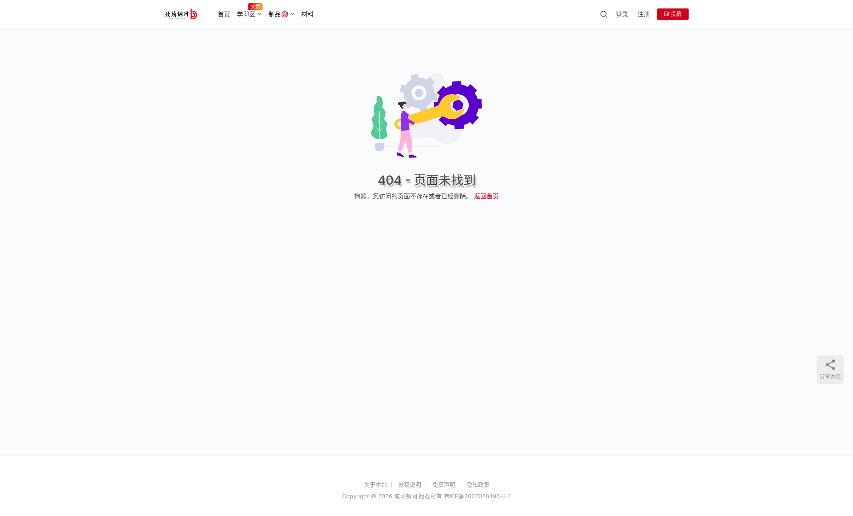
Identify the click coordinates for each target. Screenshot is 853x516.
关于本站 (375, 484)
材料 (307, 14)
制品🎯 (278, 14)
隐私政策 (478, 484)
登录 (622, 14)
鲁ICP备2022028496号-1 (477, 496)
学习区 (246, 14)
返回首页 (486, 196)
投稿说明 (409, 484)
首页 (224, 14)
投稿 (676, 14)
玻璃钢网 (405, 496)
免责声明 (443, 484)
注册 (644, 14)
